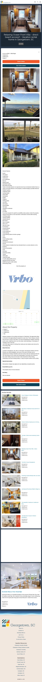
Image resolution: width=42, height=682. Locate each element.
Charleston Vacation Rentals (21, 645)
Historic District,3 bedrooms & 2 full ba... (31, 422)
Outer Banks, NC (21, 660)
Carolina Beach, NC (21, 668)
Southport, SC (21, 673)
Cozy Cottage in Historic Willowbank (30, 395)
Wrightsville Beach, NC (21, 666)
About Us (21, 628)
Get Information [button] (21, 65)
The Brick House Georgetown (28, 462)
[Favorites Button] (35, 2)
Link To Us (21, 634)
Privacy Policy (21, 637)
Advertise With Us (21, 632)
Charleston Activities (21, 649)
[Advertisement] (21, 538)
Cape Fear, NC (21, 664)
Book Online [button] (21, 61)
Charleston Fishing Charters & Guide (21, 647)
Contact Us (21, 630)
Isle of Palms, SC (21, 654)
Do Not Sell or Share (21, 639)
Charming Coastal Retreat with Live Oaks (31, 475)
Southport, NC (21, 671)
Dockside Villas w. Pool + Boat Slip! (12, 591)
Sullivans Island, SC (21, 651)
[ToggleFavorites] (38, 52)
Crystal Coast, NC (21, 662)
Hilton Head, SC (21, 675)
